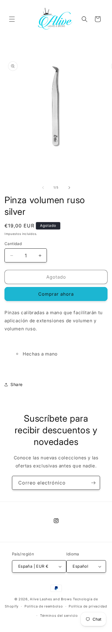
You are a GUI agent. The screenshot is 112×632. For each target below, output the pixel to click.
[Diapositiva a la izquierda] (43, 187)
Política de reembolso (43, 606)
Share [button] (16, 384)
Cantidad (13, 243)
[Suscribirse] (93, 483)
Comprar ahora (56, 294)
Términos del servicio (59, 615)
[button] (12, 19)
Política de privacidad (88, 606)
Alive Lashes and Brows (51, 599)
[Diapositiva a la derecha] (69, 187)
